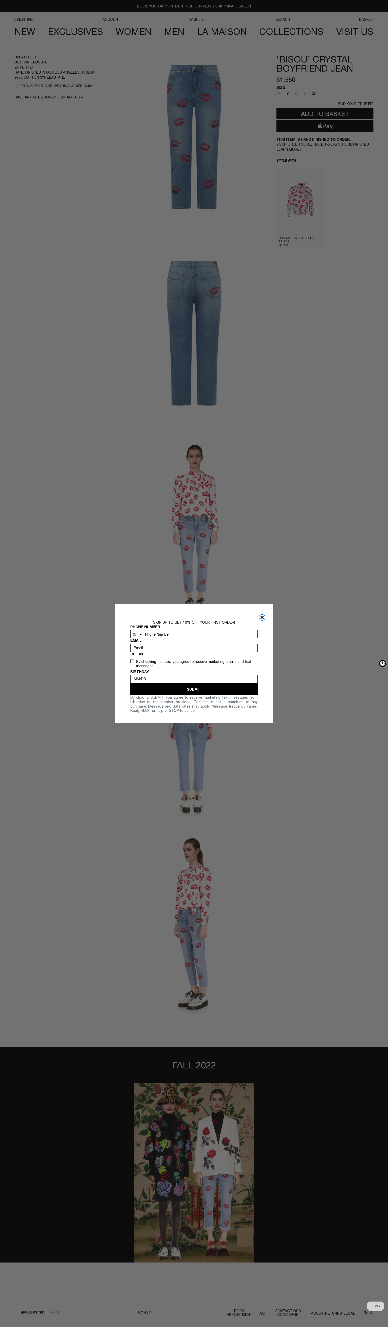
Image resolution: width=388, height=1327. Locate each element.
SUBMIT (194, 689)
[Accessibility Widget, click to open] (382, 663)
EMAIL (136, 640)
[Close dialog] (262, 617)
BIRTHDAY (139, 672)
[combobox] (137, 634)
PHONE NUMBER (145, 627)
